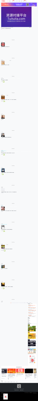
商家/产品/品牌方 (2, 118)
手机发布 (3, 136)
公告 (28, 325)
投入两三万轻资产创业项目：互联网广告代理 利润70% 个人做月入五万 (8, 156)
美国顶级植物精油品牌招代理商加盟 (23, 377)
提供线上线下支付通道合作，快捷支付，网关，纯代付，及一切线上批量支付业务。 (9, 195)
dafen (1, 272)
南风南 (1, 123)
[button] (3, 1)
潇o (1, 177)
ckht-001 (2, 141)
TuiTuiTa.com (2, 395)
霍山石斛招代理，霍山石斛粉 (30, 309)
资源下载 (28, 326)
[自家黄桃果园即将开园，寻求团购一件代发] (29, 328)
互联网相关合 (29, 321)
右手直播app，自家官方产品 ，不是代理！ (5, 68)
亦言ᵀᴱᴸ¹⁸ (2, 291)
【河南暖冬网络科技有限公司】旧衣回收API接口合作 (6, 140)
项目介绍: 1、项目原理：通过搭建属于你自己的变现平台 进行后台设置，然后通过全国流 (32, 379)
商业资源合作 (5, 228)
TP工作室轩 (2, 234)
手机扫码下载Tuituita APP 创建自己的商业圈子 (19, 391)
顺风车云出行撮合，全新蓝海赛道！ (4, 83)
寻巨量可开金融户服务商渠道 (30, 316)
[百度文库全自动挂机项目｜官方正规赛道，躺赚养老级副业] (29, 343)
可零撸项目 (2, 122)
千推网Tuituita (31, 395)
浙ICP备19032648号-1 (34, 395)
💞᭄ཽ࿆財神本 (2, 104)
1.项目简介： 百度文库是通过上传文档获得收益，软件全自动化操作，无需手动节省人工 (14, 379)
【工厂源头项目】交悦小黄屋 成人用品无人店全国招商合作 (6, 252)
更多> (29, 327)
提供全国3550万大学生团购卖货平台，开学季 (32, 313)
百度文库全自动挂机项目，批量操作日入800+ (16, 377)
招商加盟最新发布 (19, 370)
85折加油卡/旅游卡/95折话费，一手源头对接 (7, 377)
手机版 (25, 395)
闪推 (1, 136)
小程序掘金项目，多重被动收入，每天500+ (33, 377)
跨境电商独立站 (27, 395)
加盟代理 (2, 267)
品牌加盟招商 (4, 305)
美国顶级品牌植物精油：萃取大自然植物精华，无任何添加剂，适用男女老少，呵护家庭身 (23, 379)
